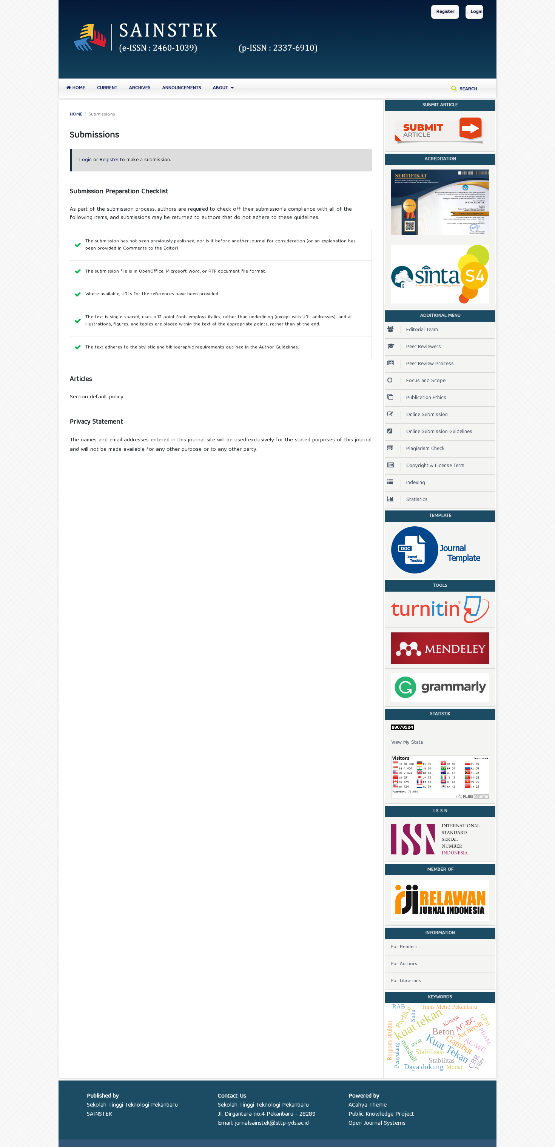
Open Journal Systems (376, 1123)
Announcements (181, 88)
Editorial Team (422, 330)
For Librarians (406, 981)
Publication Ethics (426, 397)
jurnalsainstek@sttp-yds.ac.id (272, 1123)
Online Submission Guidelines (439, 431)
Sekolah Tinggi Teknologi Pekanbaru (132, 1105)
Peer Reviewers (423, 347)
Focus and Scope (426, 380)
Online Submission (427, 414)
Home (78, 88)
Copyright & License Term (435, 465)
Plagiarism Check (425, 448)
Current (107, 88)
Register (445, 12)
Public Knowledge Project (381, 1114)
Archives (140, 88)
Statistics (417, 499)
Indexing (415, 482)
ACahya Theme (367, 1105)
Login (477, 12)
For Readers (404, 947)
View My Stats (407, 742)
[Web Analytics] (440, 727)
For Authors (404, 964)
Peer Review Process (430, 363)
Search (467, 89)
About (221, 88)
